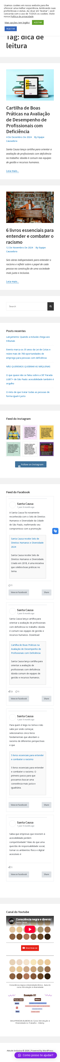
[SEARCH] (50, 306)
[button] (30, 973)
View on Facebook (19, 592)
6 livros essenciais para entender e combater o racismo (30, 236)
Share (46, 592)
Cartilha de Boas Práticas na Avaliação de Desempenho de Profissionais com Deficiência (28, 120)
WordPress (48, 1050)
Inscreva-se (31, 947)
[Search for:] (30, 306)
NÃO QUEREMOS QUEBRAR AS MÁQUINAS (28, 366)
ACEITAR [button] (38, 22)
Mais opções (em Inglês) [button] (17, 22)
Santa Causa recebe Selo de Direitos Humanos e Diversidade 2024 (27, 542)
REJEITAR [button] (10, 28)
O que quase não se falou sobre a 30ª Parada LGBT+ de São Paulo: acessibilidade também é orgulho (30, 379)
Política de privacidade (22, 16)
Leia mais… (12, 171)
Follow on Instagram (31, 464)
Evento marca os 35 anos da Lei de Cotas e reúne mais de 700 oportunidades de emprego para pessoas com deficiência (28, 353)
